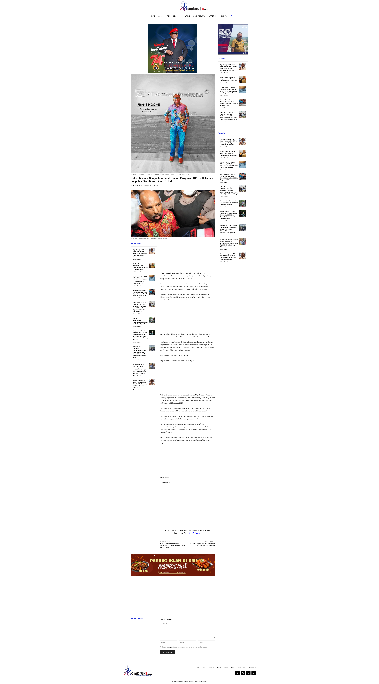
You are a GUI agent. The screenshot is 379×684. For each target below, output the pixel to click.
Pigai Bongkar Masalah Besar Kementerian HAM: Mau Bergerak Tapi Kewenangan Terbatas (140, 253)
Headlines (133, 174)
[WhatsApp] (213, 185)
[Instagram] (243, 673)
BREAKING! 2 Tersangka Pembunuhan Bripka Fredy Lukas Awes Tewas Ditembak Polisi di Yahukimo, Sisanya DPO (140, 352)
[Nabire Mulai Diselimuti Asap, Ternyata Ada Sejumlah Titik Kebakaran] (152, 265)
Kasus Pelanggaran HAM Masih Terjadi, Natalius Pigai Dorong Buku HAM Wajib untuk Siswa (140, 383)
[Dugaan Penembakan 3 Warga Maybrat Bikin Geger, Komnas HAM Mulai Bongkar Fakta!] (152, 292)
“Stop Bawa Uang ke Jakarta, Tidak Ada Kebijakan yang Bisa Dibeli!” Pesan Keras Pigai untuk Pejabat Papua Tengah (229, 116)
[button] (231, 16)
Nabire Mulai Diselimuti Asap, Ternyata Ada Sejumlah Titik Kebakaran (228, 78)
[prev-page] (134, 393)
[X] (204, 185)
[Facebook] (199, 185)
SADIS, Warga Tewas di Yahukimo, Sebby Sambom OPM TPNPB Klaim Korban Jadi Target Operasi (140, 279)
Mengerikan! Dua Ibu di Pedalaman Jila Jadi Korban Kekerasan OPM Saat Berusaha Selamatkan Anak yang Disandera (229, 215)
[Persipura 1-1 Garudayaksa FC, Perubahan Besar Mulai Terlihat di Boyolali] (152, 320)
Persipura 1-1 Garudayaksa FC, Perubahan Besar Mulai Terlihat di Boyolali (229, 202)
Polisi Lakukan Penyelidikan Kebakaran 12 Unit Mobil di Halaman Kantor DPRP (172, 545)
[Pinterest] (208, 185)
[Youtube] (253, 673)
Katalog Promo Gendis (201, 681)
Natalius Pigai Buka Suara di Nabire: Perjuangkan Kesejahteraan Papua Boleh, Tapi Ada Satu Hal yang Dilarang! (229, 243)
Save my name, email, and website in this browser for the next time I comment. (184, 647)
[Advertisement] (187, 256)
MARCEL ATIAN (137, 185)
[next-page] (137, 393)
